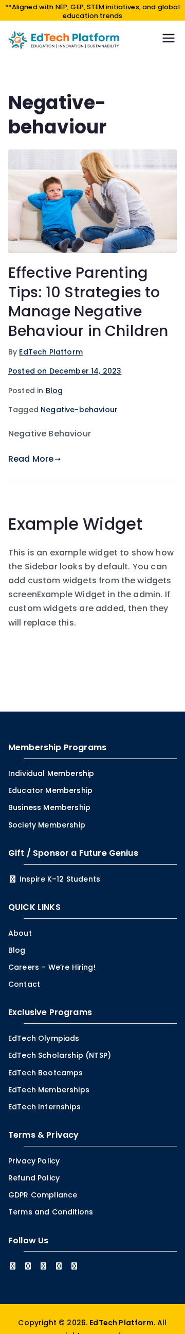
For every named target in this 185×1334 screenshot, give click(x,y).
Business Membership (49, 807)
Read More (30, 459)
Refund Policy (34, 1178)
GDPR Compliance (42, 1195)
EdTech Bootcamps (45, 1073)
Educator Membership (50, 790)
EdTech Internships (44, 1107)
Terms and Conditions (50, 1212)
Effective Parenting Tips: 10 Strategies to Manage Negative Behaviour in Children (88, 301)
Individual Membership (51, 773)
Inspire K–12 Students (58, 879)
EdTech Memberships (48, 1090)
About (20, 933)
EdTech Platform (50, 352)
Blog (54, 390)
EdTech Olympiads (44, 1038)
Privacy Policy (34, 1161)
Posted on (64, 371)
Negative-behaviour (79, 409)
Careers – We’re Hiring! (52, 967)
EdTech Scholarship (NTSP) (59, 1055)
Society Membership (46, 825)
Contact (24, 984)
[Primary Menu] (168, 40)
